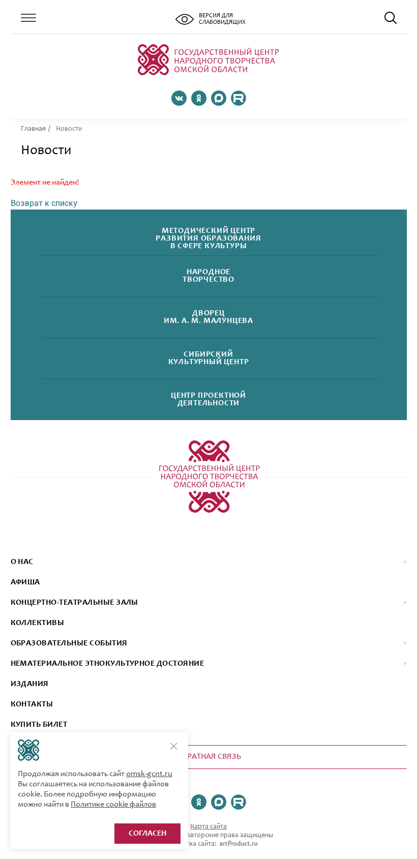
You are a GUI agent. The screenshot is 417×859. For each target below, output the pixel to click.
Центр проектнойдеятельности (208, 399)
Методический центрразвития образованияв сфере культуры (208, 238)
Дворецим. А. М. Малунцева (208, 317)
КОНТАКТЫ (32, 704)
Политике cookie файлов (113, 805)
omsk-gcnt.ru (149, 774)
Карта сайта (208, 827)
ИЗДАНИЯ (30, 684)
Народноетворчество (208, 276)
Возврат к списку (44, 203)
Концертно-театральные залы (74, 603)
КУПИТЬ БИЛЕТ (39, 725)
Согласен (147, 834)
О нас (22, 562)
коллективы (38, 623)
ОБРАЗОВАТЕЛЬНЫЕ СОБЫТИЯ (69, 643)
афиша (25, 582)
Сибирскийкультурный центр (208, 358)
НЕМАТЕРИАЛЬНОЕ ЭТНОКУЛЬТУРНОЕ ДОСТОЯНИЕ (107, 664)
